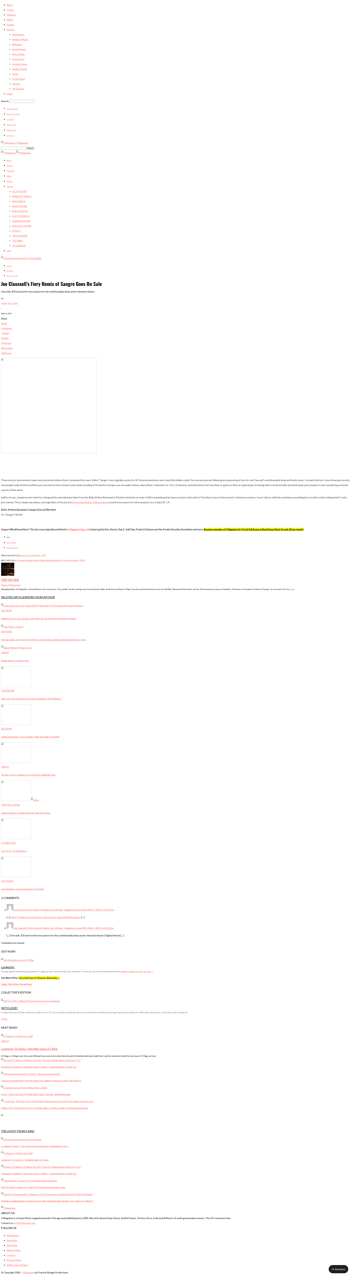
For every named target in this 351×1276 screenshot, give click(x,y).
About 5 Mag (11, 125)
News (10, 4)
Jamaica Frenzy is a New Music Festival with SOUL (25, 813)
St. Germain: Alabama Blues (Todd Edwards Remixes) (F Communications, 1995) (50, 560)
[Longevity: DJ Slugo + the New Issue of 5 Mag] (17, 1036)
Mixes (10, 19)
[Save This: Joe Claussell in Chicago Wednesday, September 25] (16, 685)
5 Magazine (13, 1235)
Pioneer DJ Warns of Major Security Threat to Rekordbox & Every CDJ (39, 1067)
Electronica (18, 59)
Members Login (12, 109)
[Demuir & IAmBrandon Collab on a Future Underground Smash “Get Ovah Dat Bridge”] (47, 1194)
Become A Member (13, 114)
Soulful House (19, 69)
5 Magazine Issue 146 (79, 529)
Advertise (10, 119)
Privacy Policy (14, 1260)
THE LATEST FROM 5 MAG (17, 1131)
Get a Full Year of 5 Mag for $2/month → (39, 977)
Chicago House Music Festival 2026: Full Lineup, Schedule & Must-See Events (41, 1081)
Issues (5, 652)
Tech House (18, 78)
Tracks (10, 9)
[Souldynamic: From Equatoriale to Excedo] (16, 876)
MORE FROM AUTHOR (40, 597)
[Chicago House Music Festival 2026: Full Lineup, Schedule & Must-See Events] (30, 1074)
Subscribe (12, 1240)
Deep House (19, 49)
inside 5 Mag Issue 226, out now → (137, 971)
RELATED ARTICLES (13, 597)
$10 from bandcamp (81, 502)
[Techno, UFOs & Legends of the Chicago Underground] (16, 761)
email (292, 589)
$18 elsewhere (101, 502)
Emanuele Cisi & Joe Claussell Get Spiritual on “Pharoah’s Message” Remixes (38, 619)
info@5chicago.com (24, 1223)
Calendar (7, 690)
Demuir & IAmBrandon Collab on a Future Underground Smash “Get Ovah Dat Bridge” (47, 1201)
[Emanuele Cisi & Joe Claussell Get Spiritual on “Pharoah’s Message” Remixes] (42, 605)
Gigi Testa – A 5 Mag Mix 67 (14, 851)
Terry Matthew (9, 303)
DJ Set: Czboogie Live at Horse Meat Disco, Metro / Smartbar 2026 (35, 1094)
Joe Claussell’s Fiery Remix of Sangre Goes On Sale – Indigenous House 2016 (51, 928)
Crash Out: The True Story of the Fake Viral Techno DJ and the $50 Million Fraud (44, 1108)
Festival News (10, 804)
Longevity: (8, 967)
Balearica (17, 44)
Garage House (20, 64)
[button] (338, 1269)
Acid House (18, 34)
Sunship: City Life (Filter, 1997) (32, 555)
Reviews (10, 271)
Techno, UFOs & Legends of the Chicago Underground (28, 775)
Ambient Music (20, 39)
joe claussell (11, 542)
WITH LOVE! (9, 1008)
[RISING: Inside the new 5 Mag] (16, 647)
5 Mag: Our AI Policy (17, 1265)
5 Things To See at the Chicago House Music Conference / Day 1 (34, 1146)
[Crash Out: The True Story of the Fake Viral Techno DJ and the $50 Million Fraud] (47, 1101)
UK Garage (18, 88)
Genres (11, 29)
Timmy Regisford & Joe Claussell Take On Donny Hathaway (30, 737)
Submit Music (11, 130)
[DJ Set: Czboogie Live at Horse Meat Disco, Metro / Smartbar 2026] (24, 1087)
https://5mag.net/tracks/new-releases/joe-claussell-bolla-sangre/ (45, 917)
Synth (15, 73)
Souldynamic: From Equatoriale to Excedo (22, 889)
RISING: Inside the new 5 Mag (15, 661)
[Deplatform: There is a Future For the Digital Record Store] (29, 1180)
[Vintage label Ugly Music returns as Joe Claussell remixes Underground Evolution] (12, 626)
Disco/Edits (18, 54)
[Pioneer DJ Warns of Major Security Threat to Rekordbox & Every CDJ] (40, 1060)
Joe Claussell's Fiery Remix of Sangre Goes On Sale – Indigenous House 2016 (51, 909)
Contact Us (11, 135)
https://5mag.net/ (10, 585)
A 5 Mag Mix (8, 843)
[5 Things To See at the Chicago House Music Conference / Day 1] (21, 1139)
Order (4, 1019)
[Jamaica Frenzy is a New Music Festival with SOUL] (20, 800)
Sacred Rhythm (12, 548)
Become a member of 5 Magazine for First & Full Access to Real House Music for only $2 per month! (254, 529)
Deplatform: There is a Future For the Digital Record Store (33, 1187)
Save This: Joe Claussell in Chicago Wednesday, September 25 (31, 699)
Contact (11, 1255)
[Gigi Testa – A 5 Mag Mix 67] (16, 838)
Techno (16, 83)
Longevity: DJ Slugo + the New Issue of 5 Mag (29, 1048)
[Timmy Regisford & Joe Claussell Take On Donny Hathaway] (16, 723)
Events (10, 24)
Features (11, 14)
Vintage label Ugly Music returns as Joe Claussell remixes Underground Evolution (43, 640)
